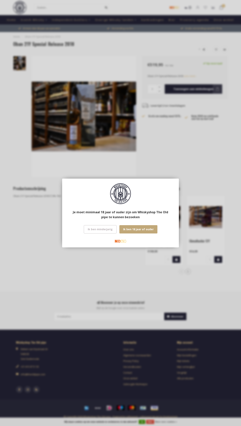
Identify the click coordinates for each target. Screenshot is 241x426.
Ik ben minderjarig (100, 229)
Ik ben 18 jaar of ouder (138, 229)
